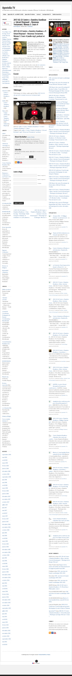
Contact (39, 14)
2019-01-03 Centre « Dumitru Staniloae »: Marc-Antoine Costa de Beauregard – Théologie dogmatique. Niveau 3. (59, 165)
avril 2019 (4, 460)
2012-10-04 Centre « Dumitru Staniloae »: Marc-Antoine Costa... (59, 301)
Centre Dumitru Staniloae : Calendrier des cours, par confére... (58, 437)
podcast (38, 132)
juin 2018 (4, 479)
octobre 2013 (5, 605)
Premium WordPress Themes (44, 654)
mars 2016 (5, 541)
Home (4, 14)
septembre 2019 (6, 454)
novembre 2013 (6, 602)
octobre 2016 (5, 530)
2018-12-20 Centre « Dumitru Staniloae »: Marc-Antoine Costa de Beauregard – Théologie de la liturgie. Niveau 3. (59, 178)
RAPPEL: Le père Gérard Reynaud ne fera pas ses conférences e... (57, 386)
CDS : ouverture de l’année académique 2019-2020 (59, 593)
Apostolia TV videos (30, 14)
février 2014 (5, 594)
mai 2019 (4, 457)
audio (23, 130)
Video (28, 128)
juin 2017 (4, 507)
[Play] (16, 82)
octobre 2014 (5, 580)
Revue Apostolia (6, 227)
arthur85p (5, 79)
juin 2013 (4, 614)
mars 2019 (5, 463)
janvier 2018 (5, 493)
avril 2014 (4, 588)
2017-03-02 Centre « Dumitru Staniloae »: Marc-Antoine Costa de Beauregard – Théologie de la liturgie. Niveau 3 (38, 213)
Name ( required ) (42, 175)
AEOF (3, 133)
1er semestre (41, 65)
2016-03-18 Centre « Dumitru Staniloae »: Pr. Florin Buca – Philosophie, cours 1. (59, 587)
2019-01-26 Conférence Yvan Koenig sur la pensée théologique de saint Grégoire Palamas (58, 172)
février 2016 (5, 544)
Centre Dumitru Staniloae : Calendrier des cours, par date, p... (59, 520)
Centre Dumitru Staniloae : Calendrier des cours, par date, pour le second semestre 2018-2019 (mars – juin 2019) (59, 116)
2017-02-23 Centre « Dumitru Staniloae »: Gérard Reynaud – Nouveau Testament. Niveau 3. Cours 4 (30, 22)
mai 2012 (4, 641)
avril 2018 (4, 485)
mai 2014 (4, 586)
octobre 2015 (5, 555)
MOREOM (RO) (6, 361)
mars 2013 (5, 622)
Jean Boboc (63, 361)
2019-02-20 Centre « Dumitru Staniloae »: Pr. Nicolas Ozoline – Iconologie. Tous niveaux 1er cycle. (58, 138)
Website (39, 183)
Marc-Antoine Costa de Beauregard (6, 46)
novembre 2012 (6, 633)
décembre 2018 (6, 471)
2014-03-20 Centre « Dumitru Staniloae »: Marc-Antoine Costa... (59, 503)
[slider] (45, 81)
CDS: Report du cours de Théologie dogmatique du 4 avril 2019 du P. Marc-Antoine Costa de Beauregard (59, 103)
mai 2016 (4, 535)
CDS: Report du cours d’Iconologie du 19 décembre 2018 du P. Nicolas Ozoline (59, 185)
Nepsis (4, 44)
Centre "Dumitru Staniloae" (31, 126)
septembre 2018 (6, 477)
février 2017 (5, 519)
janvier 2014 (5, 597)
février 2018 (5, 491)
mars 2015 (5, 566)
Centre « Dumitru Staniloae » (7, 94)
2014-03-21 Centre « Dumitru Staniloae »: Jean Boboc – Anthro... (58, 469)
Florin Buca (5, 72)
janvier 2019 (5, 468)
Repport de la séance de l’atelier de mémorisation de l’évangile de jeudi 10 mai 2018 (59, 566)
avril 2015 (4, 563)
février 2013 (5, 625)
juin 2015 (4, 558)
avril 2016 (4, 538)
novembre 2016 (6, 527)
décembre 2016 (6, 524)
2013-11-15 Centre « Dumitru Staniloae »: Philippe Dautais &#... (58, 420)
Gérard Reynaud (17, 26)
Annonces (5, 90)
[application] (31, 82)
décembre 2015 (6, 549)
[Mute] (41, 82)
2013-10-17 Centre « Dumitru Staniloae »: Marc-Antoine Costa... (58, 284)
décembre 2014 (6, 574)
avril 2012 (4, 644)
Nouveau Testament (29, 132)
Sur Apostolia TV (46, 14)
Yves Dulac (5, 32)
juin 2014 (4, 583)
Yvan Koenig (64, 344)
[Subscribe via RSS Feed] (16, 162)
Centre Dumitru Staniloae (33, 130)
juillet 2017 (5, 505)
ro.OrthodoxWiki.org (8, 408)
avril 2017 (4, 513)
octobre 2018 (5, 474)
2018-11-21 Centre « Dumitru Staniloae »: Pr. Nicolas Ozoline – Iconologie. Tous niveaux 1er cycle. (59, 198)
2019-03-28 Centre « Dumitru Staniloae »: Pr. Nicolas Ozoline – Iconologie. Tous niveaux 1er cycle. (58, 97)
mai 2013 (4, 616)
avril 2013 (4, 619)
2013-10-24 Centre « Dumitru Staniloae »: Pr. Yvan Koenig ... (58, 335)
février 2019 (5, 465)
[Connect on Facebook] (18, 162)
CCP (7, 77)
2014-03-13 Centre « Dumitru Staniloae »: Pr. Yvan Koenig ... (58, 486)
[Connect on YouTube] (21, 162)
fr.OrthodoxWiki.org (7, 203)
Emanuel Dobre (6, 74)
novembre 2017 (6, 499)
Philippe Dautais (6, 39)
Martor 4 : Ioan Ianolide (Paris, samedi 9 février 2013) (59, 599)
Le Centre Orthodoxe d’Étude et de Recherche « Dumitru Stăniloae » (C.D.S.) (5, 57)
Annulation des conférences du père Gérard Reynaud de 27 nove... (59, 403)
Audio (20, 126)
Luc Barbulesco (6, 50)
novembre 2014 (6, 577)
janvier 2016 (5, 547)
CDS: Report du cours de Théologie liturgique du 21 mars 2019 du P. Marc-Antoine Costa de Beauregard (59, 110)
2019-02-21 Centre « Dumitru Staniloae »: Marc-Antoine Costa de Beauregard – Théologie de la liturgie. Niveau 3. (59, 131)
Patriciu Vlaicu (6, 41)
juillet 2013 (5, 611)
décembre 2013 (6, 600)
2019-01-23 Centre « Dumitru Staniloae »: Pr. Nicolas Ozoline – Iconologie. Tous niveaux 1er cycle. (59, 152)
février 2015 (5, 569)
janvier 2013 (5, 628)
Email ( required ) (41, 179)
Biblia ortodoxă (6, 289)
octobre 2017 (5, 502)
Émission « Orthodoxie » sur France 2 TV (6, 175)
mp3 (21, 132)
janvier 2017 (5, 521)
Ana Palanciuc (6, 83)
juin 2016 (4, 533)
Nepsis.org (5, 377)
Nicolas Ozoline (6, 43)
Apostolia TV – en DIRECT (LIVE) (15, 14)
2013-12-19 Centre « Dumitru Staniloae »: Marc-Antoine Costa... (58, 369)
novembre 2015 (6, 552)
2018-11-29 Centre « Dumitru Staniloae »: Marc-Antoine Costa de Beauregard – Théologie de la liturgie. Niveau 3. (59, 191)
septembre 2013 (6, 608)
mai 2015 (4, 560)
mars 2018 (5, 488)
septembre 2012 (6, 639)
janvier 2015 (5, 572)
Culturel (6, 124)
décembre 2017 (6, 496)
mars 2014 (5, 591)
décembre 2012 (6, 630)
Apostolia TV (8, 8)
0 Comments (30, 26)
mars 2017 (5, 516)
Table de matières (56, 14)
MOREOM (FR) (6, 211)
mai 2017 (4, 510)
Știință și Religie (6, 416)
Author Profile (31, 137)
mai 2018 (4, 482)
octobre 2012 (5, 636)
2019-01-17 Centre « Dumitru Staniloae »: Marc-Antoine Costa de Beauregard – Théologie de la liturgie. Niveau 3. (59, 159)
